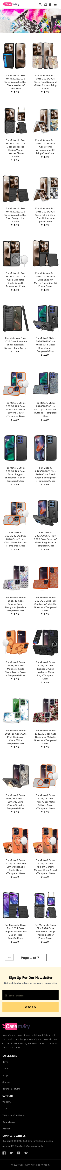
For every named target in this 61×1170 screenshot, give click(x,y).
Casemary (25, 1164)
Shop (5, 1075)
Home (5, 1062)
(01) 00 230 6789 (19, 1141)
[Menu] (55, 4)
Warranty (6, 1101)
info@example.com (44, 1141)
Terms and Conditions (13, 1115)
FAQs (4, 1108)
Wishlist (6, 1128)
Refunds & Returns (11, 1088)
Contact (6, 1082)
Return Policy (8, 1122)
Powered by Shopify (40, 1164)
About (5, 1068)
